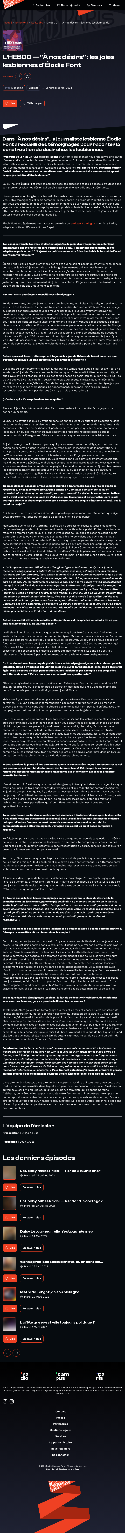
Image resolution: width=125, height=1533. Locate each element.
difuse (76, 1469)
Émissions (21, 22)
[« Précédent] (7, 1352)
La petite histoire (60, 1442)
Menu (116, 5)
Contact (61, 1411)
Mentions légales (60, 1430)
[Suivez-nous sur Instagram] (11, 1402)
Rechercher (43, 5)
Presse (60, 1417)
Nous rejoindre (70, 5)
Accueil (7, 22)
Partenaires (60, 1423)
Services (96, 5)
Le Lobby (37, 22)
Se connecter (60, 1454)
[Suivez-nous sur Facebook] (5, 1402)
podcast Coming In (83, 223)
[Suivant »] (16, 1352)
